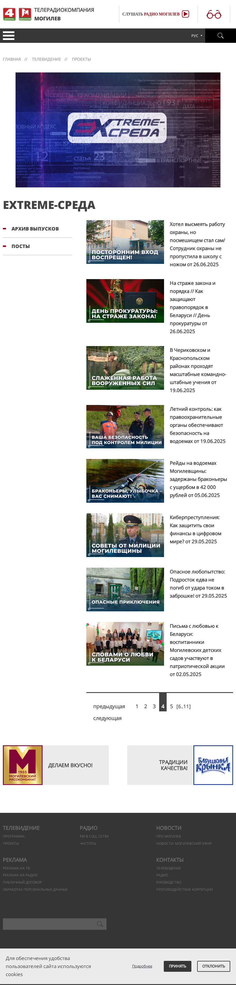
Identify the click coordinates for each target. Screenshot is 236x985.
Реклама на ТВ (16, 868)
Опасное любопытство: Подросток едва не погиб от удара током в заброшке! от (198, 583)
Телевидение (46, 59)
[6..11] (183, 706)
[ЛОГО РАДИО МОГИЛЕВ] (25, 14)
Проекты (11, 843)
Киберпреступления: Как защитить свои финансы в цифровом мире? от (195, 529)
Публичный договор (22, 882)
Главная (12, 59)
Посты (21, 246)
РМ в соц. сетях (94, 836)
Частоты (88, 843)
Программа (14, 836)
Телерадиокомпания (64, 14)
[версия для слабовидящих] (214, 14)
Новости (169, 827)
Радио (89, 827)
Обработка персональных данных (35, 889)
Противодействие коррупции (184, 889)
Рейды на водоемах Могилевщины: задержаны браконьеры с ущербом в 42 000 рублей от (198, 479)
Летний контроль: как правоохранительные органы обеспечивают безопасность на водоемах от (198, 425)
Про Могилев (168, 836)
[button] (7, 35)
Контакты (170, 859)
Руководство (168, 882)
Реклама (15, 859)
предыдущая (109, 706)
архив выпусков (35, 228)
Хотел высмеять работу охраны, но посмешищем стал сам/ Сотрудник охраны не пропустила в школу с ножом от (197, 244)
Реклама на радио (20, 875)
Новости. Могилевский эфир (184, 843)
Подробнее (142, 966)
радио (162, 875)
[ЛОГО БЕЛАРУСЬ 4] (9, 14)
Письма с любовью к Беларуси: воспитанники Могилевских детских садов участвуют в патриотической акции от (197, 650)
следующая (107, 718)
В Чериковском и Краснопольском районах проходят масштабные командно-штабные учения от (198, 370)
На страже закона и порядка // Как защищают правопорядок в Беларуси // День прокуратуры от (193, 307)
